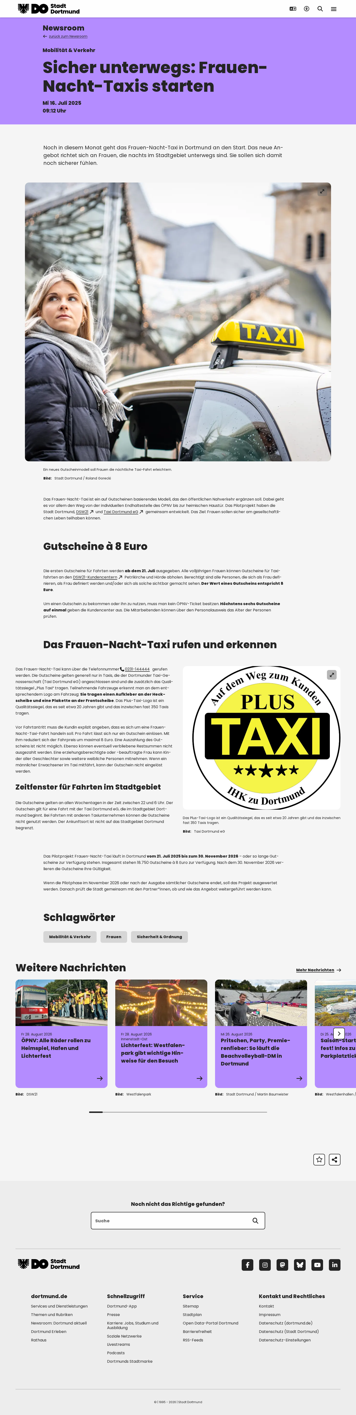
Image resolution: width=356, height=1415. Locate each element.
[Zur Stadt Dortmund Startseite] (48, 8)
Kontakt (266, 1306)
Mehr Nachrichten (315, 970)
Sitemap (191, 1306)
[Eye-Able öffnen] (306, 8)
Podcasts (116, 1353)
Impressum (269, 1314)
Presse (113, 1314)
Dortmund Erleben (48, 1331)
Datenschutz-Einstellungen (285, 1340)
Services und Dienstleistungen (59, 1306)
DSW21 (82, 512)
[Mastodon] (282, 1265)
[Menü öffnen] (334, 8)
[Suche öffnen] (320, 8)
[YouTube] (317, 1265)
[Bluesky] (300, 1265)
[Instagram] (265, 1265)
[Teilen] (335, 1159)
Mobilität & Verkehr (70, 937)
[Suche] (255, 1220)
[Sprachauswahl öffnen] (293, 8)
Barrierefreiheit (197, 1331)
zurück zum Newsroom (68, 36)
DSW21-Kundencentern (95, 577)
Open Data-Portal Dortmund (210, 1323)
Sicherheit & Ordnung (159, 937)
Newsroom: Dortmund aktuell (59, 1323)
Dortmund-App (122, 1306)
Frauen (113, 937)
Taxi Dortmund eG (121, 512)
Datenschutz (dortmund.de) (286, 1323)
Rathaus (38, 1340)
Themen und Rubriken (52, 1314)
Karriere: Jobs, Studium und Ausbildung (132, 1325)
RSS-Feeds (193, 1340)
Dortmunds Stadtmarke (130, 1361)
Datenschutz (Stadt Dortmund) (289, 1331)
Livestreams (118, 1344)
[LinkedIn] (335, 1265)
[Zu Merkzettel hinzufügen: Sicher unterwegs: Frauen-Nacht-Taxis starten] (319, 1159)
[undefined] (339, 1033)
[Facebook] (247, 1265)
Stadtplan (192, 1314)
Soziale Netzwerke (124, 1336)
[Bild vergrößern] (322, 191)
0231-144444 (137, 669)
